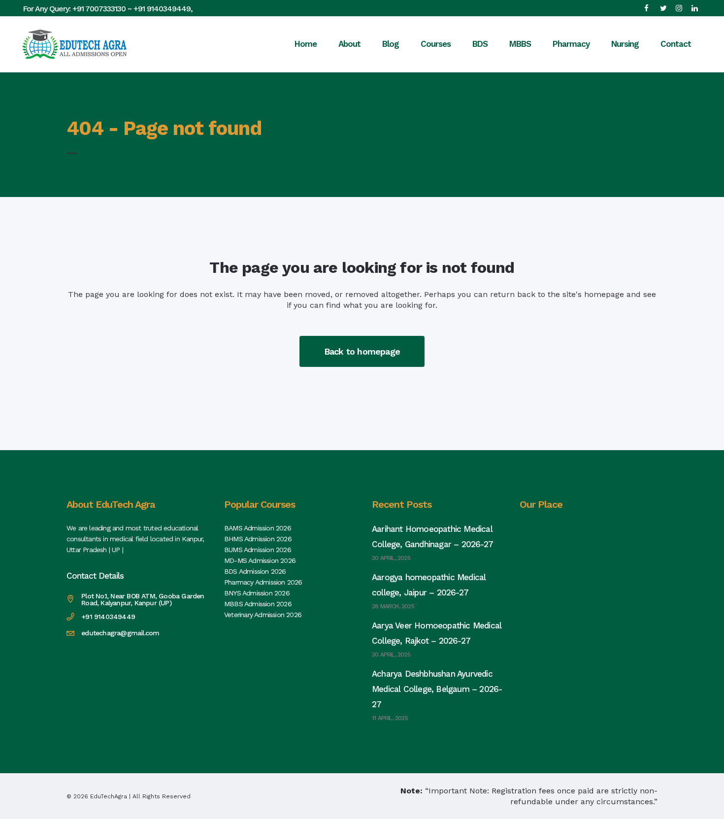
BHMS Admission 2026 (258, 539)
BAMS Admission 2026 (257, 528)
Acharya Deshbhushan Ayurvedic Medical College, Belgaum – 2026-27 (437, 689)
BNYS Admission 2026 (257, 593)
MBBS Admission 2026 (258, 604)
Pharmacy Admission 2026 (263, 582)
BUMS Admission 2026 (257, 550)
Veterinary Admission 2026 (262, 615)
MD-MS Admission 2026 (260, 560)
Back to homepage (362, 351)
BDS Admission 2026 (255, 571)
